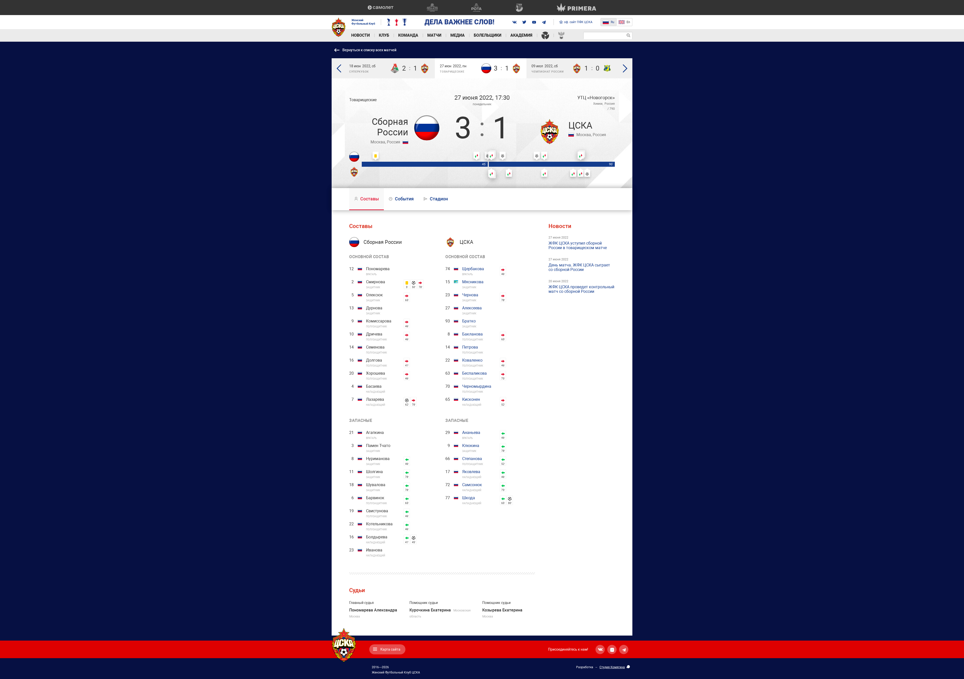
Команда (408, 35)
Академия (521, 35)
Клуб (384, 35)
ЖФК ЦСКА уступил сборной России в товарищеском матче (578, 245)
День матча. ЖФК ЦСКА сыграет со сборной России (579, 267)
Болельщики (487, 35)
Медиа (457, 35)
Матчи (434, 35)
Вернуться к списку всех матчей (369, 50)
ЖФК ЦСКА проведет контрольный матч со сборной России (581, 289)
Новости (360, 35)
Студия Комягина (612, 667)
